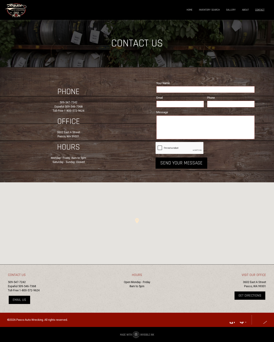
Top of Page (261, 320)
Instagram (232, 320)
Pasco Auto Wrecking (31, 10)
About (245, 10)
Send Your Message (181, 163)
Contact (259, 10)
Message (162, 112)
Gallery (231, 10)
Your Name (163, 83)
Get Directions (249, 295)
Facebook (243, 320)
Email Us (19, 300)
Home (189, 10)
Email (159, 97)
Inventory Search (209, 10)
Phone (211, 97)
